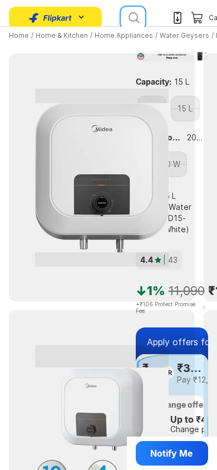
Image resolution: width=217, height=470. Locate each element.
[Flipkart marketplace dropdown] (50, 18)
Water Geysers (184, 35)
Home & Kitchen (62, 35)
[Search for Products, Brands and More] (133, 18)
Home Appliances (124, 35)
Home (19, 35)
